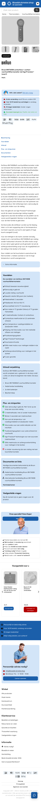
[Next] (36, 30)
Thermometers (14, 14)
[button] (4, 4)
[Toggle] (3, 264)
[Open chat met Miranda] (34, 795)
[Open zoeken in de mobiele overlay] (20, 10)
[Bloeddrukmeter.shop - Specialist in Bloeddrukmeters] (20, 4)
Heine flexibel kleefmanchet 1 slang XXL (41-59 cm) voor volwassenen (10, 589)
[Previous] (5, 30)
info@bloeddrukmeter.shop (15, 671)
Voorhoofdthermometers (31, 14)
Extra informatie (11, 264)
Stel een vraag (27, 93)
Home (4, 14)
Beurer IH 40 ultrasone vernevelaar (27, 588)
